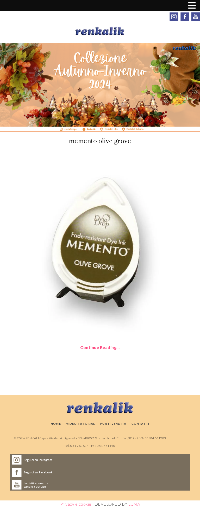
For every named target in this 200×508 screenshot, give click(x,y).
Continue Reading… (100, 347)
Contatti (140, 423)
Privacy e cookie (75, 503)
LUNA (134, 503)
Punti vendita (113, 423)
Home (56, 423)
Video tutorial (80, 423)
